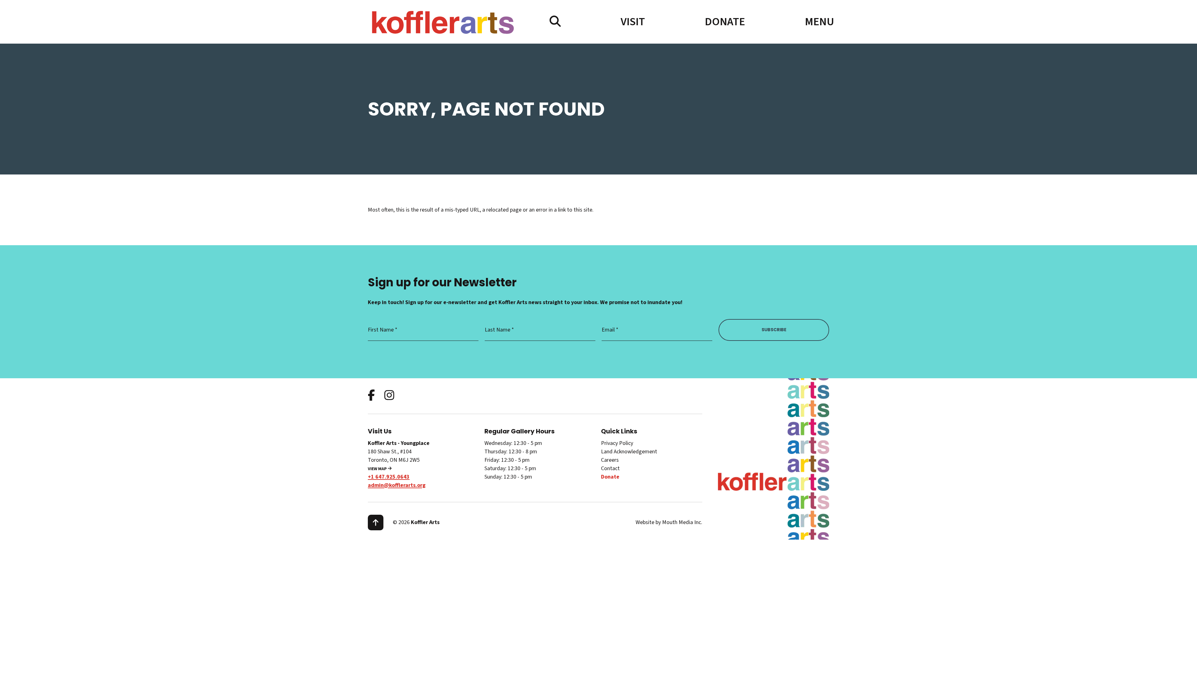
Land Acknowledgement (629, 452)
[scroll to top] (375, 522)
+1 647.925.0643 (389, 477)
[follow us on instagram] (389, 396)
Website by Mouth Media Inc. (669, 522)
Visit (633, 22)
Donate (725, 22)
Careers (610, 460)
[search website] (555, 21)
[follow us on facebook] (371, 396)
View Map (378, 469)
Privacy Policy (617, 443)
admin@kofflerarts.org (396, 485)
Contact (610, 468)
